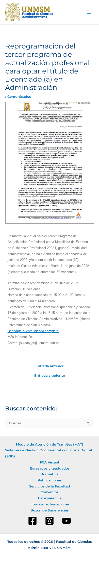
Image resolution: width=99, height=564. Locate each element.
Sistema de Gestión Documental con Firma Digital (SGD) (48, 453)
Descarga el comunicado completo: (33, 331)
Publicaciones (50, 480)
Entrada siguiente (49, 375)
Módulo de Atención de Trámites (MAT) (49, 444)
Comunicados (19, 97)
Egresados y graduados (50, 468)
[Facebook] (32, 521)
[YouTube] (66, 521)
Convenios (49, 492)
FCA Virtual (49, 462)
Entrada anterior (49, 366)
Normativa (49, 474)
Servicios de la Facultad (49, 486)
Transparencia (50, 498)
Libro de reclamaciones (49, 504)
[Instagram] (49, 521)
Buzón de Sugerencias (49, 510)
